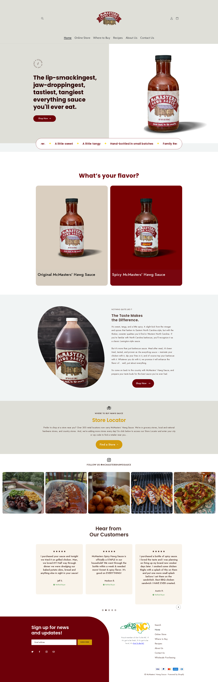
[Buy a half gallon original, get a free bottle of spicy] (163, 93)
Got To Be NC (138, 643)
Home (157, 629)
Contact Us (160, 652)
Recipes (158, 643)
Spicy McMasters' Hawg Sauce (138, 274)
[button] (42, 18)
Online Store (160, 634)
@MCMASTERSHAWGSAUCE (116, 464)
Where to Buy (161, 639)
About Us (159, 648)
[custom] (32, 651)
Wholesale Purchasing (165, 657)
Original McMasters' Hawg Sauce (66, 274)
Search (158, 625)
